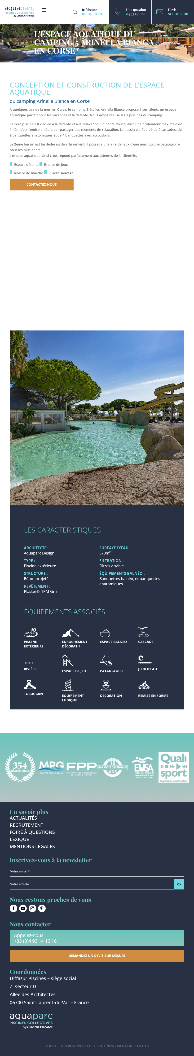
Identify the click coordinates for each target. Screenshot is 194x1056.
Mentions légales (32, 847)
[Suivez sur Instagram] (32, 908)
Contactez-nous (41, 184)
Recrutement (26, 825)
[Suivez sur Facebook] (13, 908)
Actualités (23, 818)
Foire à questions (32, 833)
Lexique (19, 840)
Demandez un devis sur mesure (97, 955)
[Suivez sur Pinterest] (42, 908)
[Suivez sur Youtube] (23, 908)
